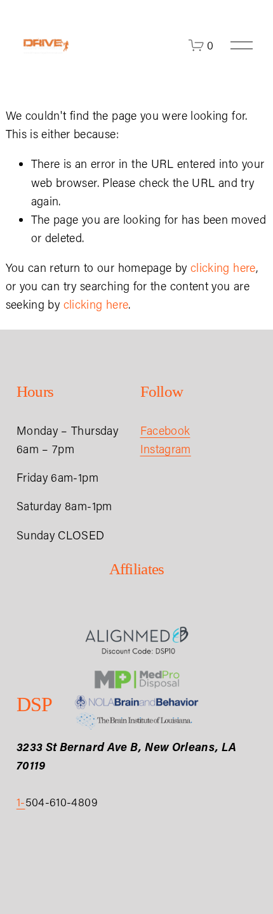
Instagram (165, 448)
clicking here (223, 267)
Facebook (165, 430)
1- (21, 801)
